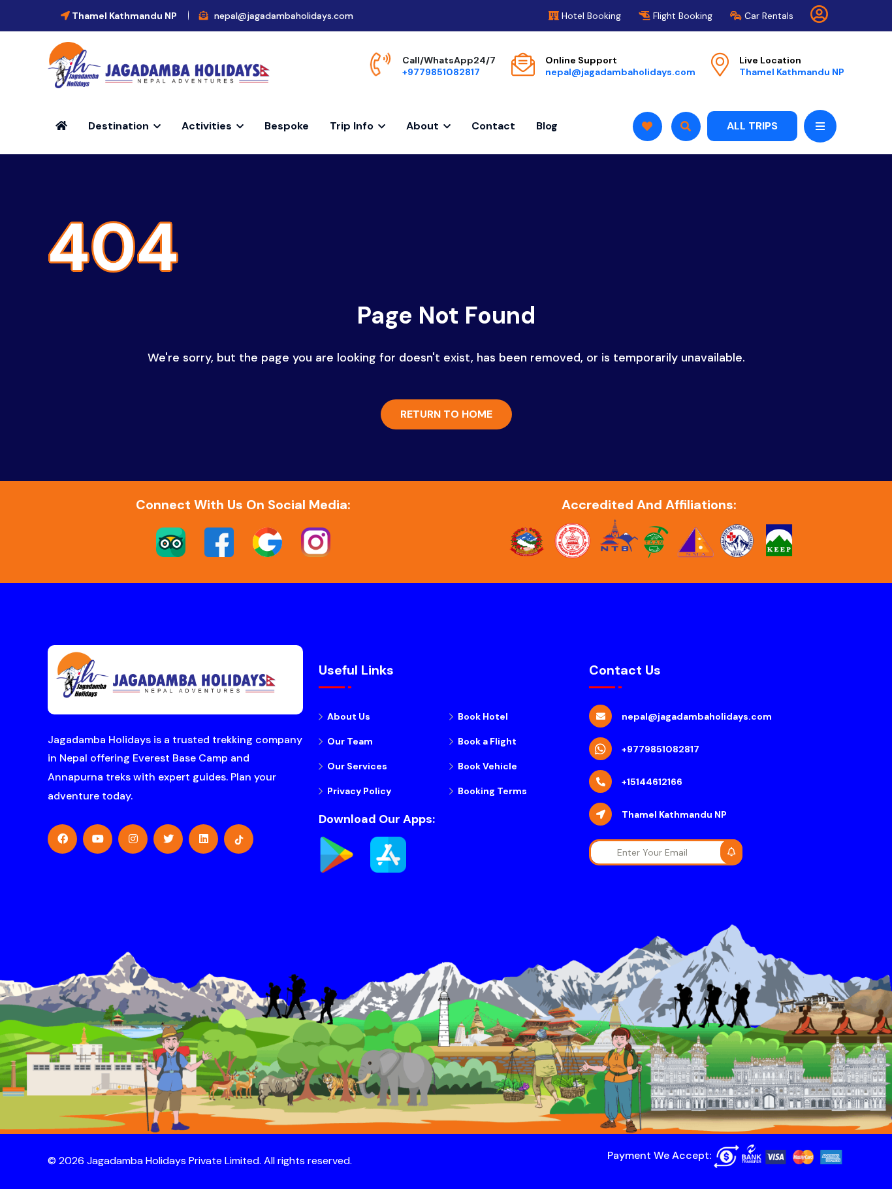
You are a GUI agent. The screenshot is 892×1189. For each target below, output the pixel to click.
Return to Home (446, 414)
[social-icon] (62, 839)
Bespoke (286, 126)
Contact (493, 126)
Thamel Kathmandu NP (791, 72)
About (422, 126)
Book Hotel (483, 716)
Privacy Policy (359, 791)
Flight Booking (681, 16)
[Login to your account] (819, 17)
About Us (348, 716)
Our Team (350, 741)
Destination (118, 126)
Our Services (357, 766)
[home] (159, 65)
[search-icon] (647, 126)
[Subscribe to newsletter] (731, 851)
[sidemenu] (820, 126)
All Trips (752, 126)
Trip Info (352, 126)
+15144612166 (652, 782)
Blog (547, 126)
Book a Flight (487, 741)
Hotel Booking (590, 16)
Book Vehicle (487, 766)
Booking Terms (492, 791)
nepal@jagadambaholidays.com (620, 72)
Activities (207, 126)
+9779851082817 (441, 72)
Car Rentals (767, 16)
